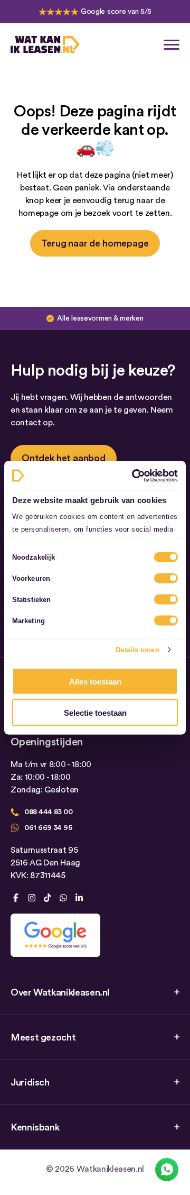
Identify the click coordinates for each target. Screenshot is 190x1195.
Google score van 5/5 (116, 11)
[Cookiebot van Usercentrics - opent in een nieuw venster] (134, 475)
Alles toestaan (95, 681)
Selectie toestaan (95, 712)
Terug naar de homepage (94, 243)
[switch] (166, 578)
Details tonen (137, 649)
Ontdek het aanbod (64, 458)
